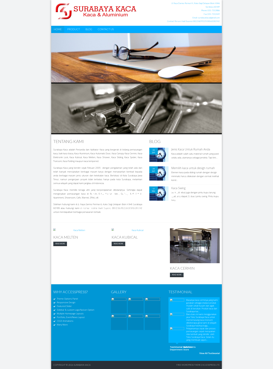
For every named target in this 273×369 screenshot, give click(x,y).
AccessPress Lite (211, 365)
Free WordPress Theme (188, 365)
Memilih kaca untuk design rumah (193, 168)
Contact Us (106, 29)
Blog (88, 29)
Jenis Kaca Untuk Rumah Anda (190, 149)
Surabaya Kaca (82, 365)
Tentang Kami (68, 141)
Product (73, 29)
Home (58, 29)
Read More (60, 243)
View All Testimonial (209, 353)
